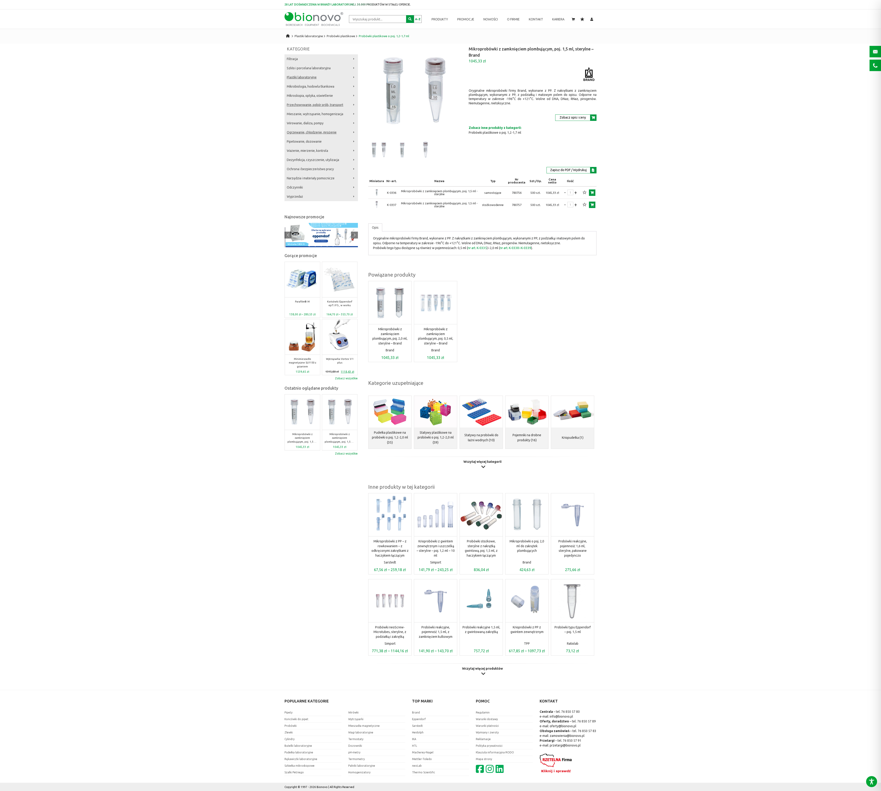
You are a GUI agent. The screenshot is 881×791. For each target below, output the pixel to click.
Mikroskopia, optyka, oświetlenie (310, 95)
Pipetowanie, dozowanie (304, 141)
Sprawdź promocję (321, 240)
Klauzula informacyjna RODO (495, 752)
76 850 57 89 (586, 721)
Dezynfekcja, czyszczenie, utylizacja (313, 160)
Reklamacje (483, 739)
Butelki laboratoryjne (298, 745)
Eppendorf (419, 719)
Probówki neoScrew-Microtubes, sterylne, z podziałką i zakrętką (390, 631)
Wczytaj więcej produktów (482, 668)
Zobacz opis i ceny (573, 117)
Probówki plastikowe (341, 36)
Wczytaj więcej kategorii (482, 461)
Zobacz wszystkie (346, 378)
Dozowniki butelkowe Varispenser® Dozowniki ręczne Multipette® (328, 225)
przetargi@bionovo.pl (565, 745)
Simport (435, 562)
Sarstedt (390, 562)
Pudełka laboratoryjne (298, 752)
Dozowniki (355, 745)
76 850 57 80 (570, 711)
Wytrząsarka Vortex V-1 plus (340, 361)
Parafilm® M (302, 301)
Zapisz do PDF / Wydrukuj (568, 170)
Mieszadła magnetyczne (364, 725)
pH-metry (354, 752)
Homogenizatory (359, 772)
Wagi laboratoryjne (360, 732)
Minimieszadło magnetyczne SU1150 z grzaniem (302, 363)
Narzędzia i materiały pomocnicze (311, 178)
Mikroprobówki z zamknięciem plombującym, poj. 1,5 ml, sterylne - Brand (302, 438)
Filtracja (292, 59)
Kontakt (536, 19)
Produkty (440, 19)
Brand (390, 350)
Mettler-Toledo (422, 759)
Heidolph (418, 732)
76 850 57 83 (587, 731)
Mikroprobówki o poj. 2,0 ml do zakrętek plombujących (527, 545)
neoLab (417, 765)
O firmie (513, 19)
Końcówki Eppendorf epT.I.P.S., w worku (339, 303)
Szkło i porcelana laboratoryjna (309, 68)
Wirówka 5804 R (296, 244)
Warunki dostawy (487, 719)
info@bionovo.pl (561, 716)
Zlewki (288, 732)
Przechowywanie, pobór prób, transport (315, 105)
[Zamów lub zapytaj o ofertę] (592, 192)
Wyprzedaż (295, 196)
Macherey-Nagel (422, 752)
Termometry (356, 759)
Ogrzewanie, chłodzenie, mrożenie (312, 132)
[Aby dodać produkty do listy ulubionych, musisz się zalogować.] (584, 192)
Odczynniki (295, 187)
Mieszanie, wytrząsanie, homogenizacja (315, 114)
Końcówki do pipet (296, 719)
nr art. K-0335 (477, 248)
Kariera (558, 19)
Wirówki (353, 712)
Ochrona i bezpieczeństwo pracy (310, 169)
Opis (375, 227)
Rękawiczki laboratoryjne (300, 759)
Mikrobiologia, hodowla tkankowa (310, 86)
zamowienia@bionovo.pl (567, 736)
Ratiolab (572, 643)
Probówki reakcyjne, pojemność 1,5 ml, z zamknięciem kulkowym (435, 631)
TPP (527, 643)
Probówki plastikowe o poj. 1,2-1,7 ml (384, 36)
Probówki (290, 725)
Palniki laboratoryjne (361, 765)
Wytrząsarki (355, 719)
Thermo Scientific (423, 772)
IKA (414, 739)
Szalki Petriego (294, 772)
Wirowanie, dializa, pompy (305, 123)
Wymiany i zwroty (487, 732)
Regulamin (483, 712)
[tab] (375, 227)
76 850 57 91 (572, 740)
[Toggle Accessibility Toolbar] (872, 782)
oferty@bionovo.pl (563, 726)
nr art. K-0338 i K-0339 (515, 248)
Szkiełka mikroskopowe (299, 765)
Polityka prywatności (489, 745)
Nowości (490, 19)
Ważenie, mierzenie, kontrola (307, 151)
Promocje (465, 19)
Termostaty (355, 739)
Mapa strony (484, 759)
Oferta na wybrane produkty (321, 231)
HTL (414, 745)
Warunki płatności (487, 725)
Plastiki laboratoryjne (309, 36)
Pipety (288, 712)
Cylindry (289, 739)
